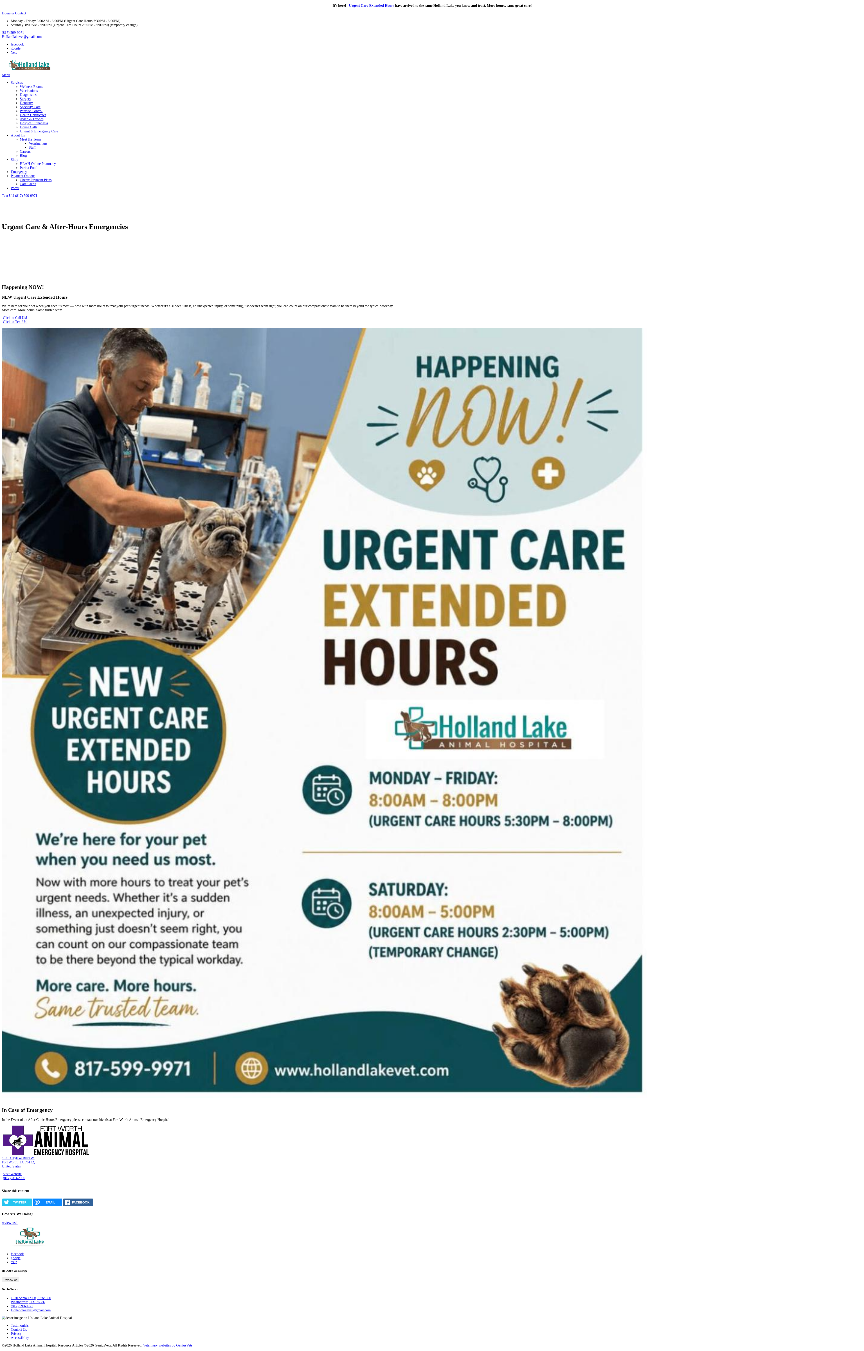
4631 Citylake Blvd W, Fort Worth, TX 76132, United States (18, 1162)
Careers (25, 151)
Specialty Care (30, 107)
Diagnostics (28, 95)
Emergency (19, 172)
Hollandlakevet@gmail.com (22, 37)
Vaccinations (29, 91)
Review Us (11, 1280)
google (15, 48)
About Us (18, 135)
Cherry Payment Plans (36, 180)
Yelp (14, 52)
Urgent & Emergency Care (39, 131)
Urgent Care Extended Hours (371, 5)
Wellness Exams (31, 87)
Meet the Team (30, 139)
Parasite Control (31, 111)
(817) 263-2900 (14, 1178)
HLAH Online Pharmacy (38, 164)
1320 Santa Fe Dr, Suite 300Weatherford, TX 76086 (31, 1300)
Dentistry (26, 103)
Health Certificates (33, 115)
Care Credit (28, 184)
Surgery (25, 99)
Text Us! (8, 196)
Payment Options (23, 176)
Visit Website (12, 1174)
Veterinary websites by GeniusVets (167, 1345)
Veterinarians (38, 143)
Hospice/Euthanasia (34, 123)
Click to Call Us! (15, 318)
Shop (14, 159)
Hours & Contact (14, 13)
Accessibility (20, 1338)
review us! (10, 1223)
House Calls (28, 127)
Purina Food (28, 168)
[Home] (30, 71)
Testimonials (20, 1325)
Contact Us (19, 1329)
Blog (23, 155)
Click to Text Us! (15, 322)
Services (17, 82)
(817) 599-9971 (13, 32)
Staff (32, 147)
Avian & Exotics (31, 119)
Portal (15, 188)
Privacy (16, 1333)
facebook (17, 44)
